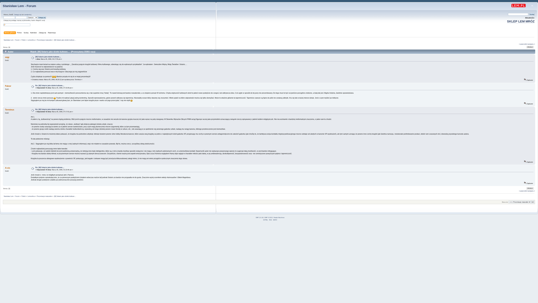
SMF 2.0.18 (259, 217)
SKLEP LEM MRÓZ (520, 21)
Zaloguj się (17, 14)
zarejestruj (27, 14)
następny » (531, 44)
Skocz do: (505, 202)
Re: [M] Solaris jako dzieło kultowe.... (49, 86)
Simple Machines (278, 217)
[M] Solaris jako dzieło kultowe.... (48, 57)
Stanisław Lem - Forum (19, 6)
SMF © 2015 (269, 217)
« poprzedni (523, 44)
